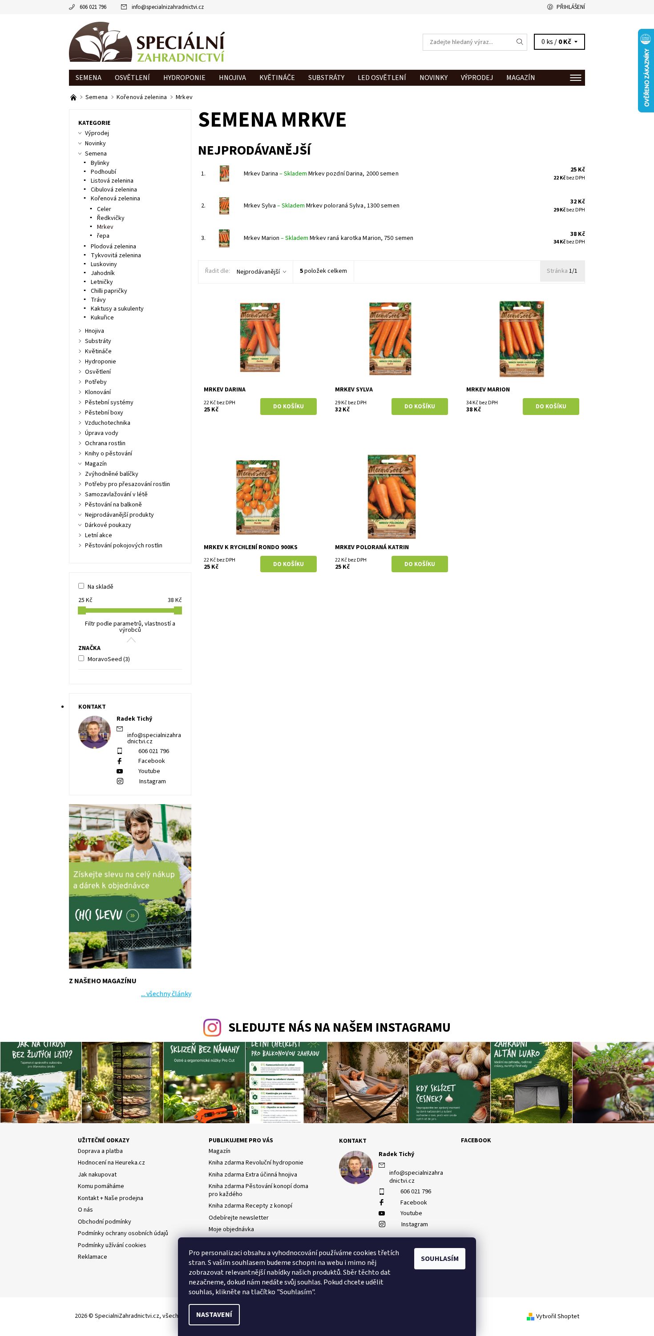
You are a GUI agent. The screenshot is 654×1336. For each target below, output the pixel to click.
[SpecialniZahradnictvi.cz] (147, 42)
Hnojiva (232, 78)
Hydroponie (184, 78)
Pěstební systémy (109, 402)
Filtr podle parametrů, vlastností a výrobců (130, 626)
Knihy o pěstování (108, 453)
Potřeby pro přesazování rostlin (127, 484)
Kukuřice (102, 317)
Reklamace (92, 1256)
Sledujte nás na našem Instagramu (339, 1028)
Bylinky (100, 163)
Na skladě (100, 586)
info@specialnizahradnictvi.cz (168, 7)
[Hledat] (520, 42)
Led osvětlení (382, 78)
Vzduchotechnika (107, 423)
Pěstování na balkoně (113, 504)
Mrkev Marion (276, 238)
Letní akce (98, 535)
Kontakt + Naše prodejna (110, 1198)
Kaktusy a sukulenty (117, 308)
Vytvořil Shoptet (557, 1316)
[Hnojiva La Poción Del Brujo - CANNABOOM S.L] (74, 97)
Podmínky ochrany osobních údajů (123, 1233)
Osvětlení (132, 78)
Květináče (277, 78)
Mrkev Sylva (274, 205)
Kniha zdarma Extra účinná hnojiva (253, 1174)
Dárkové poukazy (108, 525)
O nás (85, 1209)
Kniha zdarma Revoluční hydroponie (256, 1162)
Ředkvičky (111, 218)
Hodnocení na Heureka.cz (111, 1162)
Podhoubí (103, 171)
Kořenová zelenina (115, 198)
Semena (88, 78)
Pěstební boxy (104, 412)
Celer (104, 209)
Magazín (520, 78)
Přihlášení (571, 7)
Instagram (152, 781)
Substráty (326, 78)
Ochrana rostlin (105, 443)
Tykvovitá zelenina (116, 255)
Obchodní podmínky (104, 1221)
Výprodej (477, 78)
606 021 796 (93, 7)
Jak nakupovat (97, 1174)
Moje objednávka (231, 1229)
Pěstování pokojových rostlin (123, 545)
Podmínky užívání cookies (112, 1245)
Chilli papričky (109, 291)
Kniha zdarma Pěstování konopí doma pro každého (258, 1190)
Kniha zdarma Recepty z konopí (250, 1205)
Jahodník (103, 273)
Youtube (149, 771)
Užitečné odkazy (103, 1140)
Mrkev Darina (275, 173)
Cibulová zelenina (114, 189)
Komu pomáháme (101, 1186)
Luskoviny (104, 264)
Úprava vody (101, 433)
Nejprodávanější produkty (119, 514)
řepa (103, 235)
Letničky (102, 282)
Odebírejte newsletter (239, 1217)
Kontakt (353, 1141)
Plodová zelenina (113, 246)
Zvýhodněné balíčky (111, 474)
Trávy (98, 299)
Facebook (151, 761)
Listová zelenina (112, 180)
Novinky (434, 78)
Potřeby (96, 382)
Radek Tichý (396, 1154)
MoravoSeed (109, 659)
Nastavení (214, 1315)
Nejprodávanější (258, 271)
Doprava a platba (100, 1151)
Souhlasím (440, 1259)
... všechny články (166, 993)
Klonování (98, 392)
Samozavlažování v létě (116, 494)
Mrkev (105, 227)
